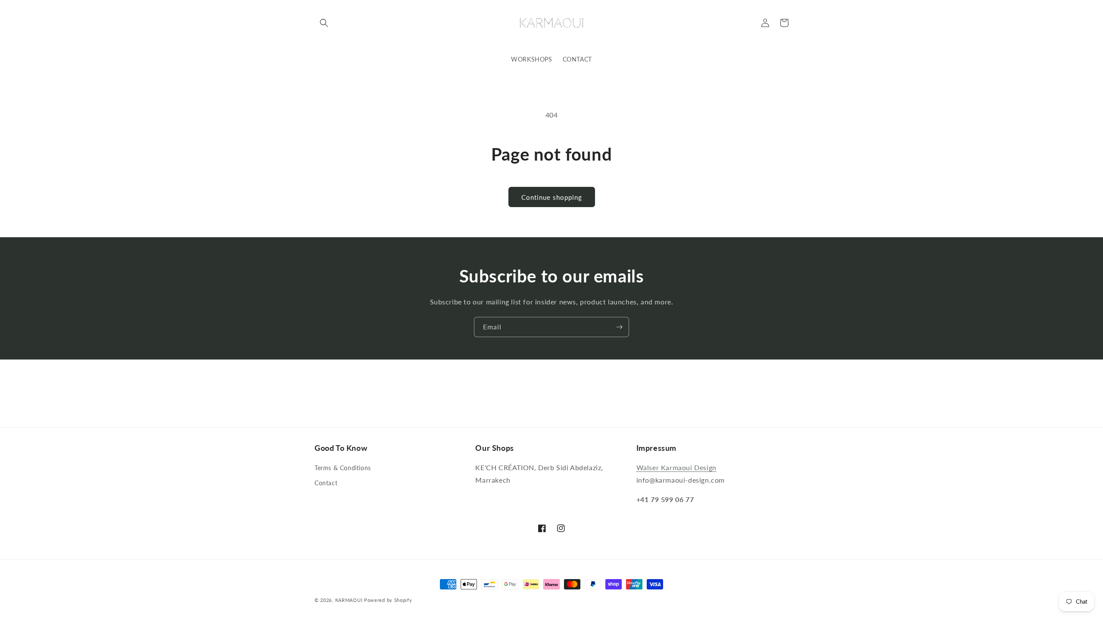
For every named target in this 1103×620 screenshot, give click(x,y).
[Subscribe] (619, 327)
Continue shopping (551, 197)
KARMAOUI (349, 600)
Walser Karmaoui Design (676, 467)
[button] (324, 22)
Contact (326, 483)
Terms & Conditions (343, 467)
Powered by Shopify (388, 600)
